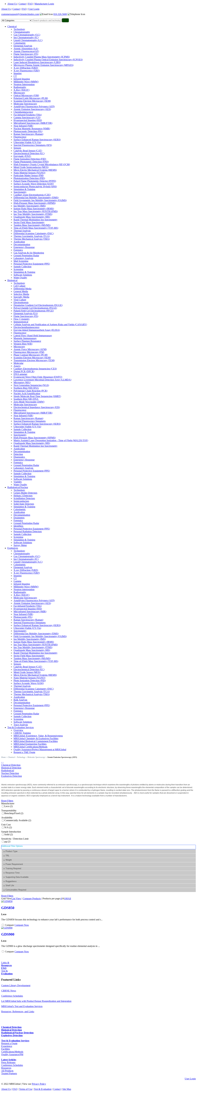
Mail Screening (21, 261)
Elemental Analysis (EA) (26, 313)
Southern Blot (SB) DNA (26, 399)
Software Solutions (23, 275)
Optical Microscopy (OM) (26, 95)
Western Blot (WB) (23, 344)
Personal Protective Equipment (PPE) (32, 263)
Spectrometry (20, 192)
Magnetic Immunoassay (25, 338)
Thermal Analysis (22, 230)
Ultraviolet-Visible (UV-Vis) (27, 142)
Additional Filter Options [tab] (12, 846)
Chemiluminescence (23, 112)
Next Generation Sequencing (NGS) (31, 385)
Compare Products (32, 898)
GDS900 (7, 934)
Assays (17, 366)
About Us (12, 3)
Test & (7, 972)
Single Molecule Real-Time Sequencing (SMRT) (37, 396)
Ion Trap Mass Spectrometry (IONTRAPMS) (36, 211)
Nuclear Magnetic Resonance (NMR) (32, 128)
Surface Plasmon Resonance (27, 341)
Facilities (5, 1049)
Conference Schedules (12, 996)
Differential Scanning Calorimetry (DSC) (34, 233)
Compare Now (21, 925)
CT (15, 76)
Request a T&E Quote (24, 752)
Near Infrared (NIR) (23, 125)
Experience (6, 1046)
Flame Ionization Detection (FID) (30, 159)
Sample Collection (22, 266)
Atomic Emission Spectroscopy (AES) (32, 109)
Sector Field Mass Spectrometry (29, 222)
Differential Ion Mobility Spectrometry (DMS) (36, 197)
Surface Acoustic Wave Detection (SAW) (34, 183)
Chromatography (22, 32)
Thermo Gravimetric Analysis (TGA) (32, 236)
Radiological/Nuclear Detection (10, 772)
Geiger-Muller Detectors (25, 493)
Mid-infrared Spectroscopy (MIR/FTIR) (33, 123)
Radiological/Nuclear (17, 487)
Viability (18, 481)
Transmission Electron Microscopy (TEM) (34, 360)
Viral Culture (20, 299)
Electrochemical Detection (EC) (29, 153)
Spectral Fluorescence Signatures (30, 421)
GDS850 (7, 908)
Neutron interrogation (24, 589)
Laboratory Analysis (23, 258)
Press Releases (8, 1062)
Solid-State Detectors (24, 504)
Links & (6, 964)
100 (66, 898)
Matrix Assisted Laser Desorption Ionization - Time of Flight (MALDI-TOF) (51, 440)
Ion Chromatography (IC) (26, 37)
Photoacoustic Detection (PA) (28, 131)
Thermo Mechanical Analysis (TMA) (32, 239)
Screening (18, 269)
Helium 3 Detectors (23, 495)
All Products (7, 1070)
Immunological (21, 321)
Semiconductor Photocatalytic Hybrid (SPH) (35, 186)
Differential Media (22, 288)
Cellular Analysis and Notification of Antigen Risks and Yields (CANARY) (50, 324)
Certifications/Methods (12, 1051)
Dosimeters (19, 517)
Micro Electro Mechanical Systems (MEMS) (35, 170)
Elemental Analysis (23, 45)
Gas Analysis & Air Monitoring (29, 252)
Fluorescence (20, 137)
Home (3, 757)
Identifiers (18, 526)
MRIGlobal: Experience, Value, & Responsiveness (38, 735)
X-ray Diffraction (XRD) (26, 68)
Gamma (17, 581)
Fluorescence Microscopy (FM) (29, 352)
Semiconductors (21, 501)
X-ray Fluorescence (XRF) (27, 70)
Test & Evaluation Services (20, 727)
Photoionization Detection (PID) (29, 178)
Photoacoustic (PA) (23, 617)
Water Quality (20, 277)
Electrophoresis (21, 302)
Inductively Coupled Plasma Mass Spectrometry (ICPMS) (42, 57)
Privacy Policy (39, 1084)
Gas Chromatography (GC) (27, 34)
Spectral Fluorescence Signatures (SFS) (33, 145)
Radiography (20, 87)
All (69, 898)
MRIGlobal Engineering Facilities (30, 744)
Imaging (18, 73)
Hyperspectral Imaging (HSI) (28, 120)
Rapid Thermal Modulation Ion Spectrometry (35, 219)
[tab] (99, 851)
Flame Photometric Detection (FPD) (31, 161)
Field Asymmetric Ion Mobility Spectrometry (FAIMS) (40, 200)
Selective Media (21, 294)
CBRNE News (8, 990)
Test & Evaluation (42, 1089)
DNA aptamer (20, 374)
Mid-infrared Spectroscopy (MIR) (30, 611)
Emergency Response (24, 247)
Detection (18, 454)
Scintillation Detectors (24, 498)
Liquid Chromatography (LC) (28, 40)
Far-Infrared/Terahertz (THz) (28, 114)
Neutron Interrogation (24, 84)
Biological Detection (11, 767)
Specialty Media (21, 297)
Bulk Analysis (20, 700)
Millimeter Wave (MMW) (26, 81)
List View (16, 898)
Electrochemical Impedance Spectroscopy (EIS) (37, 407)
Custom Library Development (15, 985)
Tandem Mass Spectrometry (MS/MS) (32, 225)
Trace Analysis (21, 724)
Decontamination (22, 244)
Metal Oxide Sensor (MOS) (27, 672)
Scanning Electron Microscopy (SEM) (32, 101)
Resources (6, 1068)
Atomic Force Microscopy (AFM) (30, 349)
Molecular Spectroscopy (25, 103)
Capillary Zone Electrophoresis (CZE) (32, 194)
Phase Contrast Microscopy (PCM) (31, 355)
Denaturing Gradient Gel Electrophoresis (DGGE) (38, 305)
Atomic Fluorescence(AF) (26, 51)
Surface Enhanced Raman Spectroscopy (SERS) (37, 139)
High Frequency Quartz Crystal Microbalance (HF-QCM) (42, 164)
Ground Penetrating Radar (26, 255)
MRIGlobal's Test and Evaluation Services (21, 1006)
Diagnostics (19, 457)
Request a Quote (9, 1043)
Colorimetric (20, 43)
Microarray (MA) (22, 382)
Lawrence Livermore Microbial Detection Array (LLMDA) (42, 379)
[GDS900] (6, 927)
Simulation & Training (24, 189)
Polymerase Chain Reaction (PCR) (30, 390)
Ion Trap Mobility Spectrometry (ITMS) (33, 214)
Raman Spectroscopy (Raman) (28, 134)
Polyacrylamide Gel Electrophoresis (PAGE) (35, 308)
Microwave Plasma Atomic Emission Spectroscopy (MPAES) (43, 65)
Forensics (18, 250)
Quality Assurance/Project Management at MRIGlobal (40, 749)
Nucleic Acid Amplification (27, 393)
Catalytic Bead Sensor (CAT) (28, 150)
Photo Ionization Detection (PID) (30, 680)
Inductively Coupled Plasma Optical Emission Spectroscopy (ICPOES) (48, 59)
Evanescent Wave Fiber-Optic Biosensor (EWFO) (38, 377)
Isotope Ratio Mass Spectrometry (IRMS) (34, 208)
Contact (22, 3)
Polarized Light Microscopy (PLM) (31, 98)
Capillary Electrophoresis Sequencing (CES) (35, 368)
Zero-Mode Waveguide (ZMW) (29, 401)
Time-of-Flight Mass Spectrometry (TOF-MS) (36, 228)
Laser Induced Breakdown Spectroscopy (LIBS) (37, 62)
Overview (18, 730)
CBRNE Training (22, 733)
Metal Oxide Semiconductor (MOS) (31, 167)
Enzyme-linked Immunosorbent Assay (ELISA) (37, 330)
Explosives (12, 548)
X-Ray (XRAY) (21, 90)
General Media (21, 291)
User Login (33, 9)
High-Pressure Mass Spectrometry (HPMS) (35, 203)
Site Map (66, 1089)
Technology (19, 29)
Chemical (12, 26)
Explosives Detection (11, 776)
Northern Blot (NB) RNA (26, 388)
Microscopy (19, 92)
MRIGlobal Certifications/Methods (30, 746)
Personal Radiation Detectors (28, 531)
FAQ (30, 3)
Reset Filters (7, 800)
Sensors (17, 148)
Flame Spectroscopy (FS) (26, 54)
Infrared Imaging (22, 79)
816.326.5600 (60, 14)
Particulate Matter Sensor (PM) (29, 175)
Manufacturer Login (44, 3)
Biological (12, 280)
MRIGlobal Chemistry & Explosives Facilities (36, 738)
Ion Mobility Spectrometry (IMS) (30, 206)
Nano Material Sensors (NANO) (29, 172)
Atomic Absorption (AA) (26, 48)
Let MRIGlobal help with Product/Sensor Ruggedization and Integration (36, 1001)
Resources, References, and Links (17, 1011)
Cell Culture (19, 286)
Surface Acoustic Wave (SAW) (29, 683)
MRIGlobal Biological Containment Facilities (36, 741)
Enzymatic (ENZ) (22, 156)
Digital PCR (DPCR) (24, 371)
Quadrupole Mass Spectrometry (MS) (32, 217)
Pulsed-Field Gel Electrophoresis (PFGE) (34, 310)
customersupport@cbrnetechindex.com (20, 14)
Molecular (18, 363)
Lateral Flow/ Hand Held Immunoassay (33, 335)
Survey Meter (20, 545)
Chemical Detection (10, 765)
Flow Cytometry (22, 319)
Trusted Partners (9, 1073)
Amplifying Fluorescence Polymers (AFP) (34, 106)
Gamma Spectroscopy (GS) (27, 117)
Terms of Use (25, 1089)
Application (19, 241)
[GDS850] (6, 901)
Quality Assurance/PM (12, 1054)
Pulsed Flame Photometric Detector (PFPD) (35, 181)
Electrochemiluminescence (26, 327)
